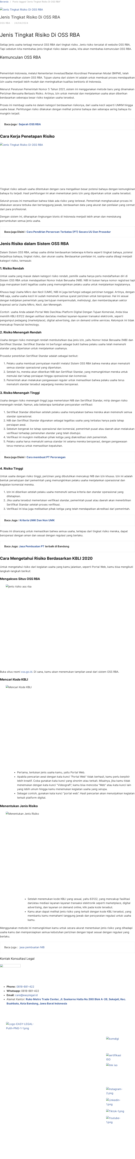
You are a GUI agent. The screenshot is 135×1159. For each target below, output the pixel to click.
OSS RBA (5, 23)
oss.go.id (26, 671)
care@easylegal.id (26, 995)
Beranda (4, 1)
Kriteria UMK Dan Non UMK (37, 520)
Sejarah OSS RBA (30, 124)
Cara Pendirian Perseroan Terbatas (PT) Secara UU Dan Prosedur (69, 231)
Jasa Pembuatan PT (31, 546)
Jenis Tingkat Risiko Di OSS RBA (30, 17)
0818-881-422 (25, 986)
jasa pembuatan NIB (32, 947)
